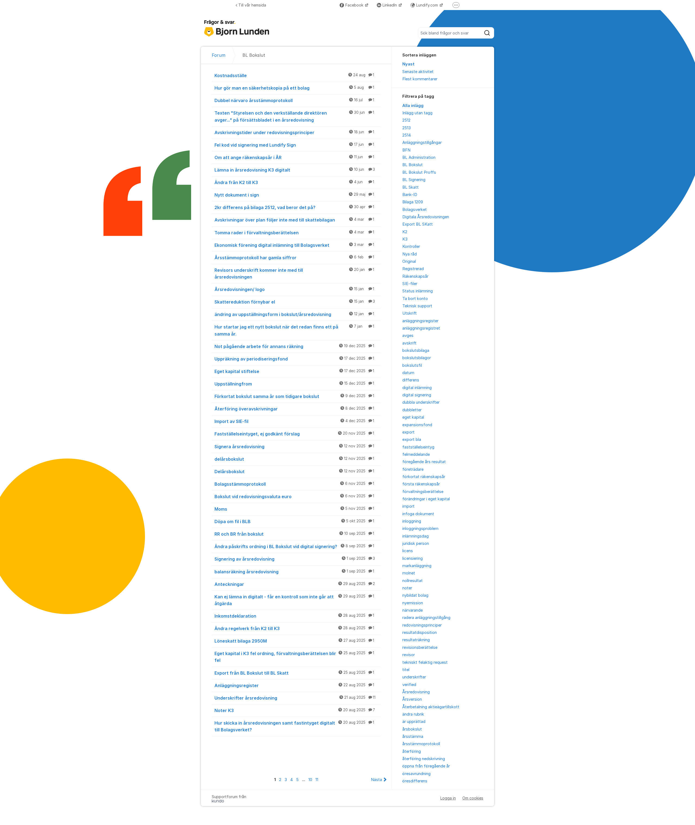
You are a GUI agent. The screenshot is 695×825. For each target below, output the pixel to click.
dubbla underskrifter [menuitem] (421, 402)
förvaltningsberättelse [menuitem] (422, 491)
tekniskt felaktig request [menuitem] (425, 662)
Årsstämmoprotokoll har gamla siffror (294, 257)
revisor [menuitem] (408, 654)
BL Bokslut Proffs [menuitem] (419, 172)
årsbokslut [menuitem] (412, 729)
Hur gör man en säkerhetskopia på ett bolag (294, 88)
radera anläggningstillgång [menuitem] (426, 617)
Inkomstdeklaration (294, 616)
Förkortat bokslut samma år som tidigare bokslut (294, 396)
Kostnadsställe (294, 75)
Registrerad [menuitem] (413, 268)
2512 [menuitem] (406, 120)
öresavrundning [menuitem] (416, 773)
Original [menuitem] (409, 261)
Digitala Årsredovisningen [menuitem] (425, 216)
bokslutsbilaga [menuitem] (415, 350)
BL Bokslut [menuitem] (412, 164)
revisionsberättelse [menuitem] (419, 647)
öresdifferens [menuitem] (414, 781)
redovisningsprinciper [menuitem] (422, 625)
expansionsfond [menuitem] (417, 424)
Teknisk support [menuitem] (417, 306)
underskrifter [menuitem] (414, 677)
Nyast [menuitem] (408, 64)
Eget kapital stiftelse (294, 371)
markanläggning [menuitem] (416, 565)
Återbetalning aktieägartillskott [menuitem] (430, 706)
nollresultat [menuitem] (412, 580)
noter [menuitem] (407, 588)
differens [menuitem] (410, 380)
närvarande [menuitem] (412, 610)
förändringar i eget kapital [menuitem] (426, 499)
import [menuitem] (408, 506)
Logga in (448, 798)
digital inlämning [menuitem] (417, 387)
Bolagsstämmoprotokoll (294, 484)
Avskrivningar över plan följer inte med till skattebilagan (294, 220)
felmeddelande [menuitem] (416, 454)
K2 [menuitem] (404, 231)
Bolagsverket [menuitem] (414, 209)
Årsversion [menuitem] (412, 699)
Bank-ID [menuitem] (409, 194)
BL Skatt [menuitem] (410, 187)
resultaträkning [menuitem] (416, 639)
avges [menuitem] (407, 335)
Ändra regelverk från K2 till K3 (294, 628)
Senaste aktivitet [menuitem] (418, 71)
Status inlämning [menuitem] (417, 291)
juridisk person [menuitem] (415, 543)
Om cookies (472, 798)
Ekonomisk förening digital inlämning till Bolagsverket (294, 245)
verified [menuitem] (409, 684)
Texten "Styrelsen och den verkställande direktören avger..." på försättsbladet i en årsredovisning (294, 116)
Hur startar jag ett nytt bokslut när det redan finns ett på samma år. (294, 330)
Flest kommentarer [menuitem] (419, 79)
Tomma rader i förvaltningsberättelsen (294, 232)
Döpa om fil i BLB (294, 521)
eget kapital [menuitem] (413, 417)
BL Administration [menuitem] (418, 157)
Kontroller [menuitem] (411, 246)
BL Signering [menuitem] (413, 179)
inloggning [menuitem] (411, 521)
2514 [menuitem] (406, 135)
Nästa (376, 779)
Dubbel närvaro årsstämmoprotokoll (294, 100)
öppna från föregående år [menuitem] (426, 766)
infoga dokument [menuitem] (418, 513)
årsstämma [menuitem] (412, 736)
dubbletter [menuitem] (412, 409)
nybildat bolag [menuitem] (415, 595)
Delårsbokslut (294, 471)
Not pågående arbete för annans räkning (294, 346)
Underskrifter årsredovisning (294, 698)
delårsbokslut (294, 459)
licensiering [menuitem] (412, 558)
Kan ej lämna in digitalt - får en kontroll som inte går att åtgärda (294, 600)
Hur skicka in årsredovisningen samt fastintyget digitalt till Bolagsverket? (294, 726)
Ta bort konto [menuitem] (415, 298)
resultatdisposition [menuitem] (419, 632)
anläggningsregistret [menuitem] (421, 328)
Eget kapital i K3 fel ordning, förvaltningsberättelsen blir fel (294, 657)
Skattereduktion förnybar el (294, 302)
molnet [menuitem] (408, 573)
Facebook (354, 5)
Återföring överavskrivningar (294, 409)
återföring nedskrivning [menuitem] (423, 758)
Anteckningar (294, 584)
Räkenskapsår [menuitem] (415, 276)
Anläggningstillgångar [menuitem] (422, 142)
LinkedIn (390, 5)
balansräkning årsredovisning (294, 571)
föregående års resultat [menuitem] (424, 461)
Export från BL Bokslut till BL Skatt (294, 673)
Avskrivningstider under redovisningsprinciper (294, 132)
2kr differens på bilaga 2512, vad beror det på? (294, 207)
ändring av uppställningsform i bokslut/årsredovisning (294, 314)
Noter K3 (294, 710)
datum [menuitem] (408, 372)
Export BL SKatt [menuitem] (417, 224)
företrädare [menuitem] (413, 469)
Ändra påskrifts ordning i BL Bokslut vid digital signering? (294, 546)
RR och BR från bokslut (294, 534)
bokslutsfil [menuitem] (412, 365)
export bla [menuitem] (411, 439)
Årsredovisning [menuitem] (416, 692)
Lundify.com (427, 5)
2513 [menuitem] (406, 127)
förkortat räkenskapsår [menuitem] (423, 476)
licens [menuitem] (407, 550)
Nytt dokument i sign (294, 195)
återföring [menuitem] (411, 751)
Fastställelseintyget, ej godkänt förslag (294, 434)
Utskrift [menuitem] (409, 313)
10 (310, 779)
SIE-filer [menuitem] (409, 283)
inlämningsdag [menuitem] (415, 536)
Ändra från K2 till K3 (294, 182)
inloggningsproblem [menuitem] (420, 528)
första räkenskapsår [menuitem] (421, 484)
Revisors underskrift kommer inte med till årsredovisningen (294, 273)
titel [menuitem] (405, 669)
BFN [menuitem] (406, 150)
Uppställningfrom (294, 384)
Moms (294, 509)
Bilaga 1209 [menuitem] (412, 202)
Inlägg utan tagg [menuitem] (417, 112)
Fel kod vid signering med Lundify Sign (294, 145)
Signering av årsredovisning (294, 559)
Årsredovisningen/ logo (294, 289)
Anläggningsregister (294, 685)
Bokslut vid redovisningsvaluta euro (294, 496)
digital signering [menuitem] (416, 395)
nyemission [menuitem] (412, 602)
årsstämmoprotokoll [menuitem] (421, 743)
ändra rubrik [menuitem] (413, 714)
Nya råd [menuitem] (409, 254)
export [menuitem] (408, 432)
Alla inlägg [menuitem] (413, 105)
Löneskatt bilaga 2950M (294, 641)
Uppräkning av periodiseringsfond (294, 359)
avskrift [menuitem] (409, 343)
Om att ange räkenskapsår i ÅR (294, 157)
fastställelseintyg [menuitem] (418, 447)
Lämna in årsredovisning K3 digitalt (294, 170)
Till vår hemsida (252, 5)
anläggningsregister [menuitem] (420, 320)
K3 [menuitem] (404, 239)
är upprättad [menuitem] (413, 721)
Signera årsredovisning (294, 446)
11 (316, 779)
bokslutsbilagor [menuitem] (416, 357)
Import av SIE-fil (294, 421)
